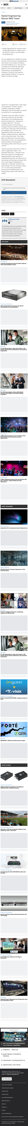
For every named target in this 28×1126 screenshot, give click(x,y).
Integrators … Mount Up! (10, 1049)
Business (3, 12)
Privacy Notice (20, 198)
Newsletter (24, 44)
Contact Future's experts (7, 1088)
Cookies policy (5, 1094)
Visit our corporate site (12, 1074)
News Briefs (5, 214)
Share (5, 44)
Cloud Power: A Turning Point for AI (14, 1060)
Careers (3, 1110)
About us (4, 1104)
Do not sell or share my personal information (12, 1116)
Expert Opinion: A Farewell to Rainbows (12, 1055)
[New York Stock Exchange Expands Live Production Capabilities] (14, 1040)
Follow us (16, 44)
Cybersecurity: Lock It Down (11, 1065)
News (3, 22)
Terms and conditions (7, 1084)
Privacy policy (5, 1091)
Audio (9, 8)
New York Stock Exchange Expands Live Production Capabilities (14, 1044)
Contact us (4, 1107)
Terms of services (18, 196)
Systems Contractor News (12, 23)
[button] (2, 4)
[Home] (14, 1)
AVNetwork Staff (11, 22)
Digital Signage (18, 8)
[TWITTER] (9, 223)
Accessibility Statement (7, 1097)
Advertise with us (6, 1100)
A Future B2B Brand (6, 1113)
